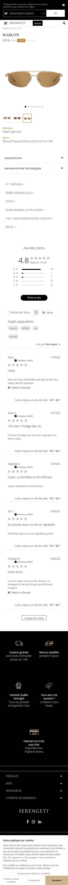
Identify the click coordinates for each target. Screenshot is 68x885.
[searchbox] (20, 312)
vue (35, 328)
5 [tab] (37, 106)
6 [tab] (39, 106)
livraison (13, 328)
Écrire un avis (34, 297)
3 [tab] (31, 106)
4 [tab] (34, 106)
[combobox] (48, 344)
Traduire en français (21, 387)
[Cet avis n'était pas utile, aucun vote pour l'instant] (57, 400)
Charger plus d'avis (34, 618)
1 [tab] (25, 106)
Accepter (57, 880)
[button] (34, 783)
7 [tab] (42, 106)
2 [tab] (28, 106)
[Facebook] (28, 823)
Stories (37, 23)
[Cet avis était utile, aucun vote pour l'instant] (51, 400)
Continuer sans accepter (11, 880)
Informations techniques (23, 168)
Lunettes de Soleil (12, 28)
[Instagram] (33, 823)
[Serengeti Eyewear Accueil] (18, 23)
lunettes (13, 336)
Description (13, 158)
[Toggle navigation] (5, 23)
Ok (55, 13)
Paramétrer (34, 880)
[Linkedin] (39, 823)
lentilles (25, 328)
